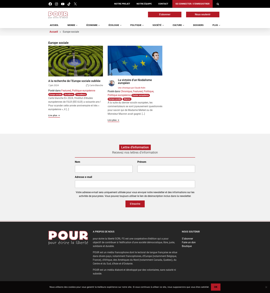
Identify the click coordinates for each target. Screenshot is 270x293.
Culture (177, 25)
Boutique (187, 246)
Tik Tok (69, 4)
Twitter (75, 4)
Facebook (50, 4)
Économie (92, 25)
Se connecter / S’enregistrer (192, 3)
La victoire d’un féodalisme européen (135, 81)
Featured (66, 90)
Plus (215, 25)
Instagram (56, 4)
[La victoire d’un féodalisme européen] (135, 61)
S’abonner (164, 14)
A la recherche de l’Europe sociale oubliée (74, 81)
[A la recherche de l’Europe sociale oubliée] (75, 61)
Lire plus (54, 116)
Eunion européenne (140, 95)
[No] (266, 287)
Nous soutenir (202, 14)
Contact (163, 3)
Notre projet (122, 3)
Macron (127, 99)
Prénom (141, 161)
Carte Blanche (96, 85)
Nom (77, 161)
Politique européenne (83, 90)
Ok (215, 287)
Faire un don (189, 242)
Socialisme (69, 94)
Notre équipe (144, 3)
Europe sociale (55, 94)
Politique (135, 25)
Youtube (63, 4)
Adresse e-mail (83, 177)
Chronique (126, 91)
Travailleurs (81, 94)
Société (156, 25)
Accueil (54, 25)
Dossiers (198, 25)
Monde (71, 25)
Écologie (114, 25)
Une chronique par (131, 88)
